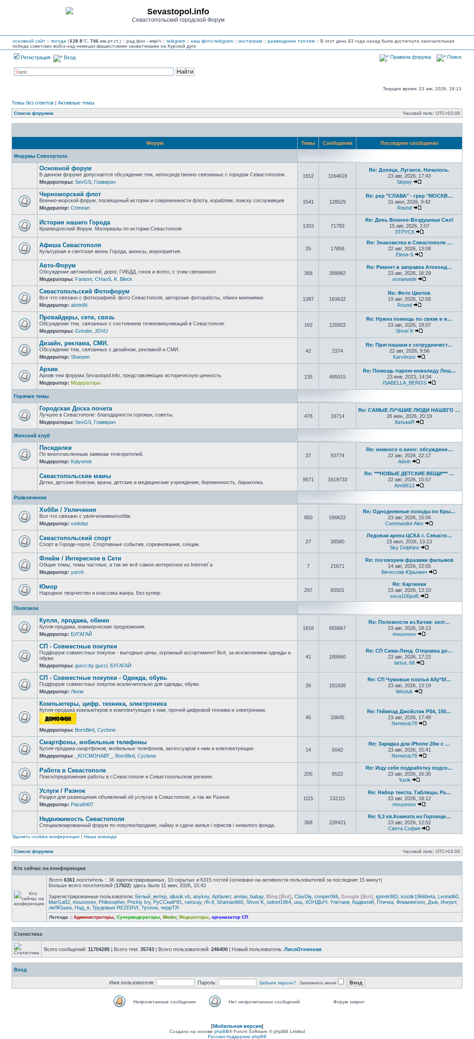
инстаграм (250, 41)
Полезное (26, 608)
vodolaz (79, 523)
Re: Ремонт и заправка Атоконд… (409, 267)
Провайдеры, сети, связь (77, 317)
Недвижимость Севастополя (82, 818)
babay (256, 896)
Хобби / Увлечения (67, 509)
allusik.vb (179, 896)
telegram (176, 41)
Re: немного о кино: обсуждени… (409, 449)
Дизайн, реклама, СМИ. (73, 343)
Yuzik (405, 780)
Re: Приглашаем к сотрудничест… (409, 345)
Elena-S (404, 254)
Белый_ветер (151, 896)
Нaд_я (82, 907)
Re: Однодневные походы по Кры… (409, 511)
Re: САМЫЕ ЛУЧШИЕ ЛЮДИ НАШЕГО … (409, 410)
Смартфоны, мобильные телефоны (93, 742)
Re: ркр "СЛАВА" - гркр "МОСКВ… (409, 196)
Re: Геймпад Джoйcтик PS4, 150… (409, 711)
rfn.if (209, 902)
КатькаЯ (404, 422)
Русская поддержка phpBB (237, 1036)
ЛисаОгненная (302, 949)
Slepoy (404, 182)
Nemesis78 (404, 723)
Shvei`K (404, 331)
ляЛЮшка (60, 907)
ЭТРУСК (404, 232)
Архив (48, 369)
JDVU (101, 331)
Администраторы (94, 917)
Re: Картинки (409, 584)
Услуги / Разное (62, 790)
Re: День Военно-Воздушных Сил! (409, 220)
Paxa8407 (82, 804)
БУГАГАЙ (81, 634)
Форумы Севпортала (40, 156)
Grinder (83, 331)
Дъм (433, 902)
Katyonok (81, 461)
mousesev (404, 634)
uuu (298, 902)
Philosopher (112, 902)
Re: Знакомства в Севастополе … (409, 242)
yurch (77, 572)
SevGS (83, 182)
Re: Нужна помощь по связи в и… (409, 319)
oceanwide (405, 279)
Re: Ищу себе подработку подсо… (409, 768)
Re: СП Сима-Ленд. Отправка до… (409, 650)
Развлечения (30, 497)
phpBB (221, 1031)
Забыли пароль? (277, 982)
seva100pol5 (404, 596)
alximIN (79, 305)
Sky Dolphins (404, 547)
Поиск (454, 57)
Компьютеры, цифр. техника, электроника (103, 703)
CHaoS (103, 279)
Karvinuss (404, 357)
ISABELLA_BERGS (404, 383)
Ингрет (448, 902)
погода (58, 41)
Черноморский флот (70, 194)
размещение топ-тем (291, 41)
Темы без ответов (33, 103)
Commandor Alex (404, 523)
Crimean (80, 208)
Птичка (385, 902)
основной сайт (28, 41)
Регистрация (34, 57)
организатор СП (230, 917)
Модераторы (85, 383)
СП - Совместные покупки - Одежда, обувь (103, 677)
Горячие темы (31, 396)
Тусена (149, 907)
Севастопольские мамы (75, 476)
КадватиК (363, 902)
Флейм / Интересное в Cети (80, 558)
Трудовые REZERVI (115, 907)
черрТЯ (170, 907)
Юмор (48, 586)
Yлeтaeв (339, 902)
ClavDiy (303, 896)
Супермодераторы (138, 917)
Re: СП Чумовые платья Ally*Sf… (409, 679)
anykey (201, 896)
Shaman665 (230, 902)
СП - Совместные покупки (78, 646)
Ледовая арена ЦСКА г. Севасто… (409, 535)
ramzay (193, 902)
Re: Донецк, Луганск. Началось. (409, 170)
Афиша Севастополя (70, 245)
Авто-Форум (57, 265)
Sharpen (80, 357)
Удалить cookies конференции (46, 836)
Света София (404, 828)
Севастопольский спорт (75, 538)
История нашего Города (74, 222)
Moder (169, 917)
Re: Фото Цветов (409, 293)
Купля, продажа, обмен (74, 620)
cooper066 (326, 896)
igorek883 (387, 896)
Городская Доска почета (75, 408)
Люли (77, 691)
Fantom (83, 279)
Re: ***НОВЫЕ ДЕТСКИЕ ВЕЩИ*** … (409, 473)
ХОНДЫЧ (316, 902)
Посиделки (55, 447)
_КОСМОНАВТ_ (93, 756)
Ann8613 (404, 485)
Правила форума (410, 57)
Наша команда (100, 836)
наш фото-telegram (212, 41)
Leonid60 (448, 896)
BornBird (84, 730)
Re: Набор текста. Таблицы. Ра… (409, 792)
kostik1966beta (418, 896)
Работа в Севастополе (72, 770)
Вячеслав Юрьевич (404, 572)
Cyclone (106, 730)
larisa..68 (404, 663)
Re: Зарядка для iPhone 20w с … (409, 744)
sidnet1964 (279, 902)
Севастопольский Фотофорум (84, 291)
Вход (68, 57)
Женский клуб (32, 435)
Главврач (105, 182)
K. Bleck (123, 279)
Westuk (404, 691)
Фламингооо (410, 902)
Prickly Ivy (138, 902)
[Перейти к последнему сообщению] (417, 182)
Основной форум (65, 168)
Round (404, 208)
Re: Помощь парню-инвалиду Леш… (409, 370)
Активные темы (76, 103)
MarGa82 (59, 902)
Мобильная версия (237, 1026)
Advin (404, 461)
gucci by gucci (91, 665)
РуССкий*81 (167, 902)
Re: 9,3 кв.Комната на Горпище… (409, 816)
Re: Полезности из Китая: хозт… (409, 622)
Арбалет (221, 896)
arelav (240, 896)
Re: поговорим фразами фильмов (409, 560)
